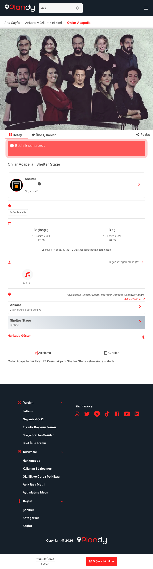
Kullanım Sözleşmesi (37, 468)
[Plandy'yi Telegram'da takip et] (97, 414)
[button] (76, 337)
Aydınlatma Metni (35, 492)
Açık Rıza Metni (34, 484)
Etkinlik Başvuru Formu (39, 427)
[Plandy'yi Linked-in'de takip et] (137, 414)
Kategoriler (31, 518)
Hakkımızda (31, 460)
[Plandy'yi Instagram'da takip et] (77, 414)
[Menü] (146, 8)
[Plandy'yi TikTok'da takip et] (107, 414)
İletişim (28, 411)
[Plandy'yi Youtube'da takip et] (127, 414)
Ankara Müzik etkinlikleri (43, 23)
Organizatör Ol (33, 419)
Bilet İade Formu (34, 443)
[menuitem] (16, 135)
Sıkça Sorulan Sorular (38, 435)
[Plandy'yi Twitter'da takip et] (87, 414)
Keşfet (27, 526)
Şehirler (28, 510)
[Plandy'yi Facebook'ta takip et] (117, 414)
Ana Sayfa (12, 23)
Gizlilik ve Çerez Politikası (41, 476)
